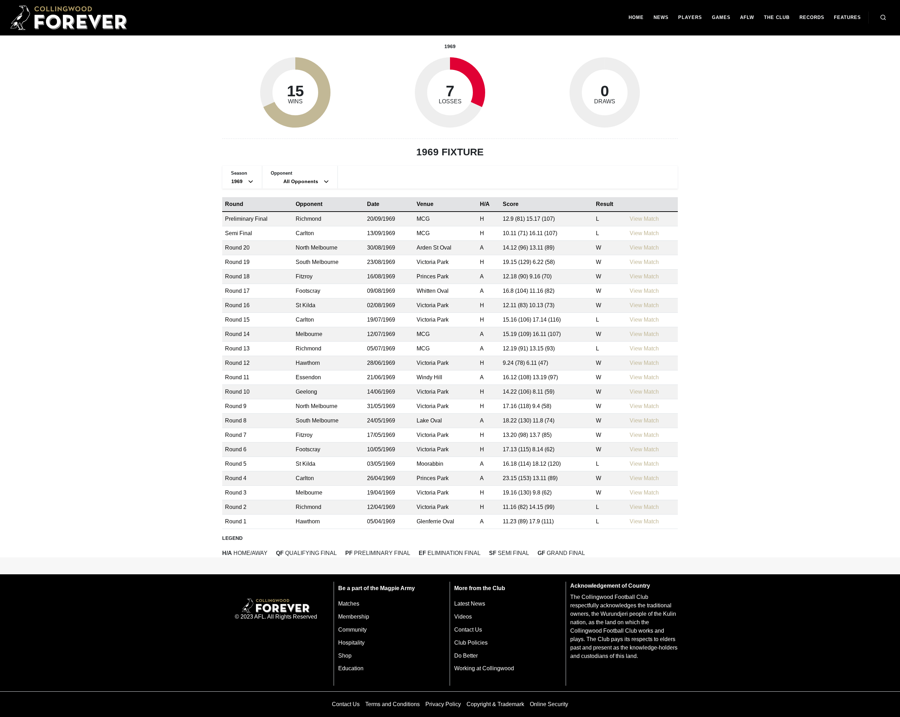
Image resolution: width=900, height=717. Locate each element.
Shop (345, 656)
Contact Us (468, 630)
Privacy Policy (443, 704)
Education (351, 668)
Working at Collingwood (484, 668)
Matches (348, 604)
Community (352, 630)
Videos (463, 617)
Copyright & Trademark (495, 704)
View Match (644, 219)
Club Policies (471, 643)
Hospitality (351, 643)
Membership (353, 617)
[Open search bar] (883, 17)
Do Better (466, 656)
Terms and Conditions (392, 704)
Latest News (469, 604)
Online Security (549, 704)
